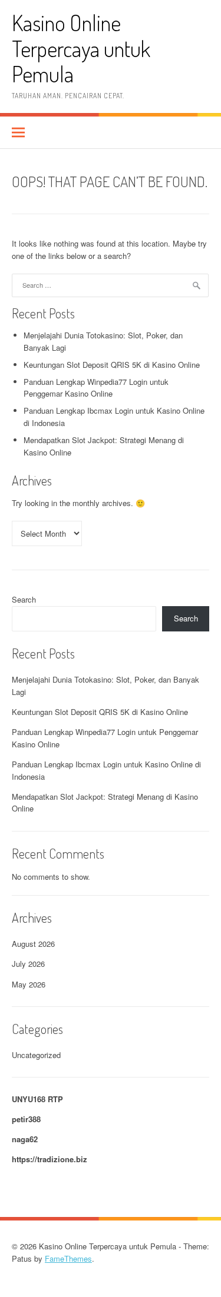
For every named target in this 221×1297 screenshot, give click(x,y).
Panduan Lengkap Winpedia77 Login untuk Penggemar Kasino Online (96, 388)
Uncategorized (36, 1054)
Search (24, 599)
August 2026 (33, 943)
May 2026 (28, 984)
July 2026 (28, 963)
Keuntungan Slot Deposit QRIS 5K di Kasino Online (112, 364)
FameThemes (68, 1258)
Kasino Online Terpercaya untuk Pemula (81, 48)
